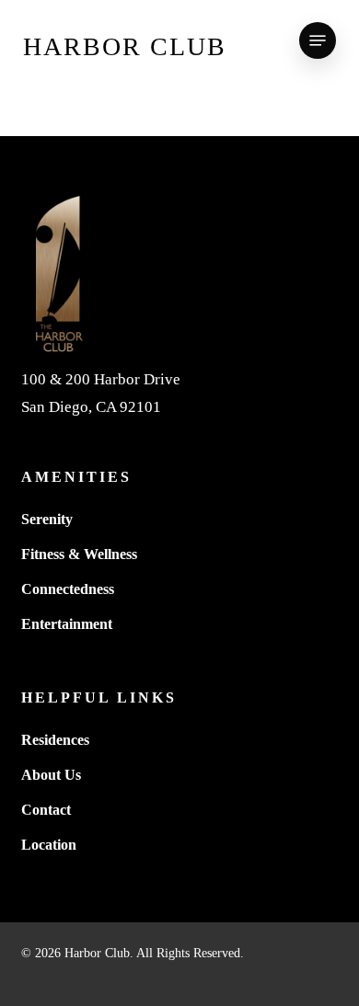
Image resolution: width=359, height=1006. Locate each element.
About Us (51, 775)
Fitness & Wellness (79, 554)
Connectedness (67, 589)
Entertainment (66, 624)
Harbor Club (124, 46)
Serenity (47, 519)
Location (48, 844)
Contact (46, 809)
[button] (317, 40)
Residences (55, 740)
